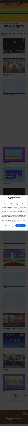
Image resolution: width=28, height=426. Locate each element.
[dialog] (14, 213)
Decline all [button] (7, 225)
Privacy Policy (20, 221)
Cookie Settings (14, 221)
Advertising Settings (10, 220)
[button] (14, 229)
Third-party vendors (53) (13, 214)
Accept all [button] (20, 225)
